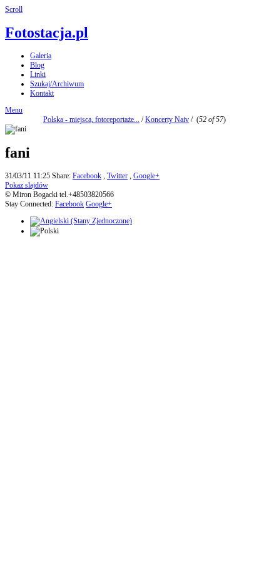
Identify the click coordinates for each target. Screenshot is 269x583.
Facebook (87, 175)
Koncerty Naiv (167, 119)
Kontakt (42, 93)
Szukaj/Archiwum (57, 83)
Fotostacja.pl (46, 32)
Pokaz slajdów (26, 185)
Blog (37, 65)
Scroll (14, 9)
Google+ (146, 175)
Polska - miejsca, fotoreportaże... (91, 119)
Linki (38, 74)
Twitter (117, 175)
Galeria (40, 55)
